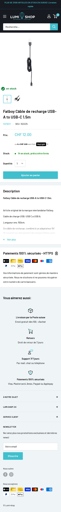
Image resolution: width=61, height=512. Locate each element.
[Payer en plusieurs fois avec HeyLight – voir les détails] (47, 144)
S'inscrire (13, 455)
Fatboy (7, 124)
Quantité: (8, 163)
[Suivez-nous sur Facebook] (5, 474)
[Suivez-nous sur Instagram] (11, 474)
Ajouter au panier (30, 175)
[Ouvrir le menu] (4, 16)
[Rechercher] (54, 26)
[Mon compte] (49, 16)
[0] (55, 16)
